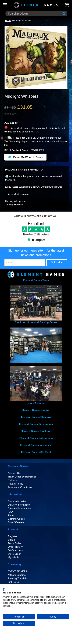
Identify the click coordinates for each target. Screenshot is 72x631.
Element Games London (36, 410)
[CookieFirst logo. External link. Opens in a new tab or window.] (4, 589)
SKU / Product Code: (16, 150)
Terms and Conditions (20, 487)
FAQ (10, 511)
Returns (12, 480)
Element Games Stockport (36, 431)
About (11, 515)
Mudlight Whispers (22, 20)
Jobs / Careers (16, 522)
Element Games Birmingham (36, 424)
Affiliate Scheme (17, 574)
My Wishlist (14, 557)
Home (8, 20)
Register (12, 536)
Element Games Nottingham (36, 438)
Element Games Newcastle (36, 445)
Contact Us (14, 473)
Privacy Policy (15, 483)
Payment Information (19, 508)
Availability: (11, 122)
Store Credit (14, 553)
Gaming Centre (16, 518)
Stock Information (17, 501)
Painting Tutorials (17, 578)
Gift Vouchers (15, 550)
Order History (15, 546)
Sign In (12, 539)
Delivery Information (19, 504)
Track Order (14, 543)
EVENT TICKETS (17, 571)
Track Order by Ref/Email (22, 476)
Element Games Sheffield (36, 452)
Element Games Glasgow (36, 417)
